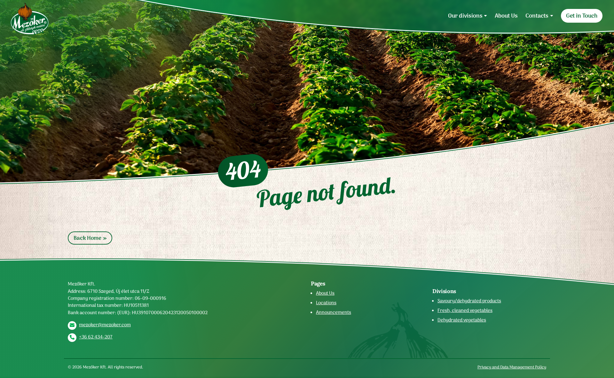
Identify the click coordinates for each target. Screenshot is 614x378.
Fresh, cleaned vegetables (464, 310)
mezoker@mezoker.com (105, 324)
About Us (506, 15)
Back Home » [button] (90, 238)
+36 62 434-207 (96, 336)
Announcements (333, 312)
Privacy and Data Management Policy (511, 367)
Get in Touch (581, 15)
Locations (326, 302)
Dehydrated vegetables (461, 319)
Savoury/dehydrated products (469, 300)
